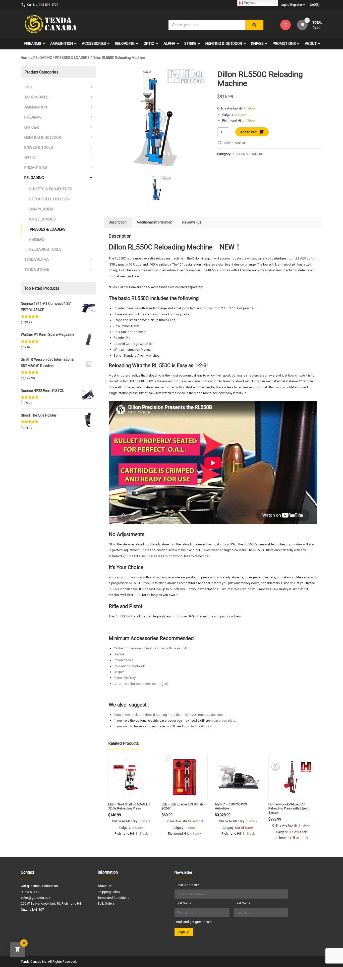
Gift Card (31, 127)
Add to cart (248, 132)
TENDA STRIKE (36, 269)
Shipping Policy (109, 892)
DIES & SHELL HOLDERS (49, 199)
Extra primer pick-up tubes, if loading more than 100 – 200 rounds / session (168, 715)
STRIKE (190, 43)
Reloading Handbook (129, 666)
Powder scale (123, 660)
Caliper (119, 672)
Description (118, 222)
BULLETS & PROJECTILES (50, 189)
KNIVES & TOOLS (38, 147)
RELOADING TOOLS (45, 249)
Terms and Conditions (113, 898)
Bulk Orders (106, 903)
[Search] (254, 25)
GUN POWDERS (41, 209)
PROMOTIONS (284, 43)
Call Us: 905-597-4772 (42, 5)
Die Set (119, 654)
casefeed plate (224, 720)
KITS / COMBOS (42, 219)
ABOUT (311, 43)
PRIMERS (36, 239)
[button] (231, 143)
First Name (183, 903)
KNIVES (257, 43)
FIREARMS (32, 43)
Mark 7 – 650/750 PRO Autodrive (231, 806)
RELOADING (125, 43)
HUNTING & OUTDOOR (223, 43)
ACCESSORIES (94, 43)
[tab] (118, 222)
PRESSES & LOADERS (72, 58)
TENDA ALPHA (36, 259)
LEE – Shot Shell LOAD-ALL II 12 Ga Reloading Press (129, 806)
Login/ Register (291, 5)
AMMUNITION (61, 43)
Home (25, 58)
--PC (28, 87)
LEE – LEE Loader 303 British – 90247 (184, 806)
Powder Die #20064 (198, 726)
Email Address (187, 885)
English (249, 3)
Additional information (154, 222)
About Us (104, 886)
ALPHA (169, 43)
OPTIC (149, 43)
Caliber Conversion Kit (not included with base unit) (150, 648)
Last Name (242, 903)
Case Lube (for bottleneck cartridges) (141, 684)
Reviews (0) (191, 222)
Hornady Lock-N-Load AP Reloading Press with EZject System (288, 808)
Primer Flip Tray (125, 678)
